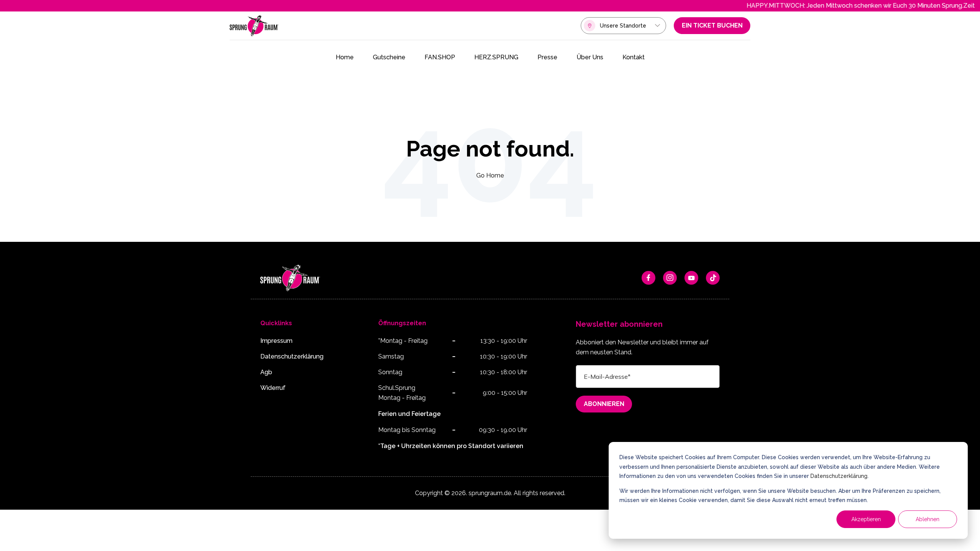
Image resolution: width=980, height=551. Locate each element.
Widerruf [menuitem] (273, 387)
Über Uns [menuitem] (590, 57)
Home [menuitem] (345, 57)
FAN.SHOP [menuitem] (440, 57)
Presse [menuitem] (547, 57)
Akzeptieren (866, 519)
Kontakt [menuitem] (633, 57)
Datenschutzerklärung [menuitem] (291, 356)
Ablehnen (927, 519)
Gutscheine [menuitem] (389, 57)
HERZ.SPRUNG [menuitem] (496, 57)
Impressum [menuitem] (276, 340)
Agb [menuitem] (266, 372)
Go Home (490, 175)
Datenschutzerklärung (838, 476)
